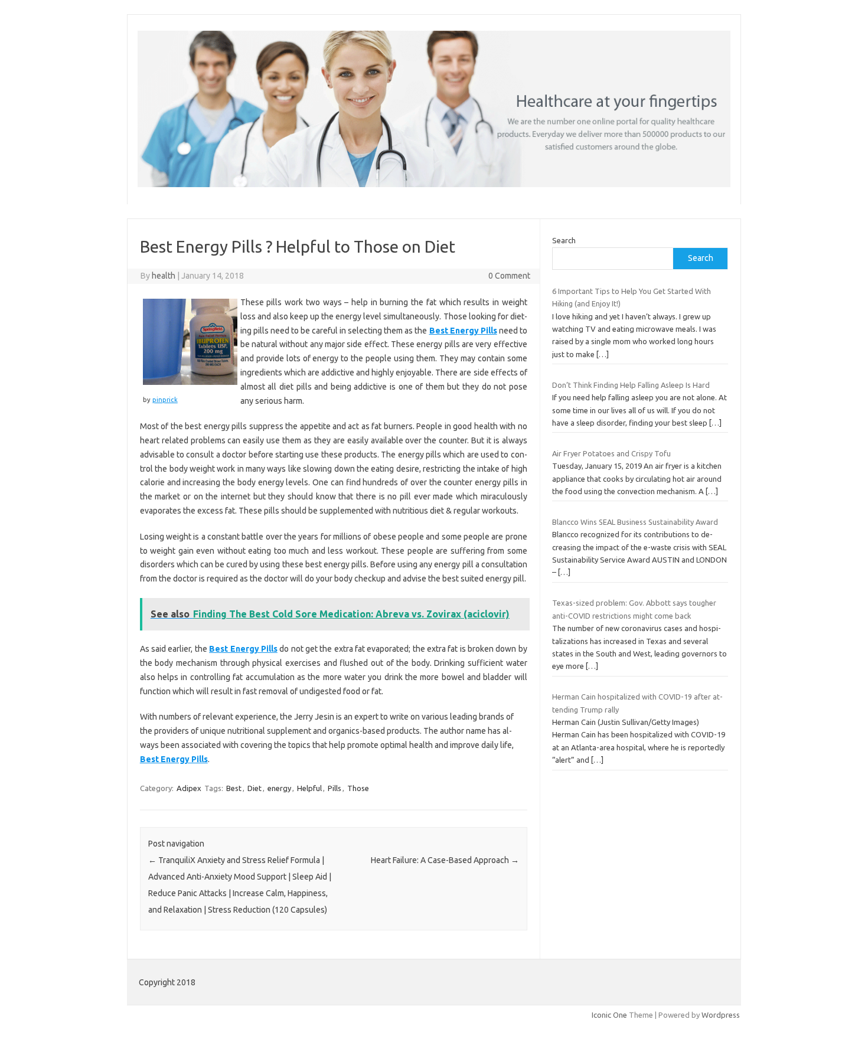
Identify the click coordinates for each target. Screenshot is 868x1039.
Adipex (189, 788)
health (163, 275)
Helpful (309, 788)
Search (564, 240)
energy (279, 788)
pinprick (165, 399)
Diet (254, 788)
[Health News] (434, 184)
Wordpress (720, 1015)
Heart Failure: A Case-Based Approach (445, 860)
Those (358, 788)
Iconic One (609, 1015)
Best (234, 788)
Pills (334, 788)
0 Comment (509, 275)
